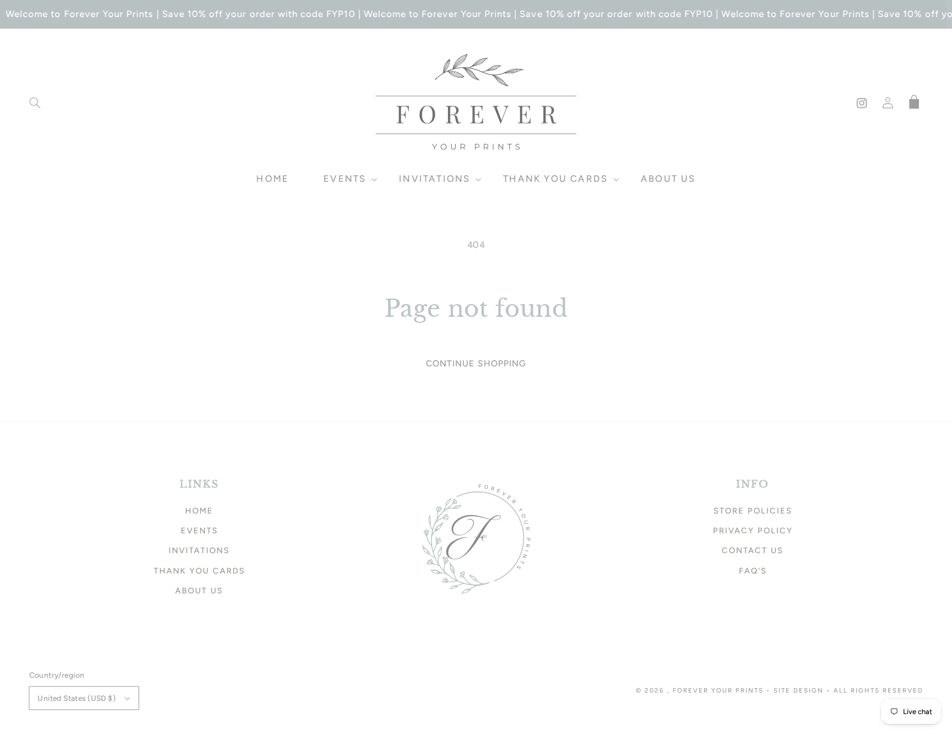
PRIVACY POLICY (753, 531)
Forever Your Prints (718, 690)
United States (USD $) (76, 698)
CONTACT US (752, 550)
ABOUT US (199, 591)
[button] (34, 103)
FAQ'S (753, 571)
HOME (199, 511)
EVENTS (199, 531)
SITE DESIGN (799, 690)
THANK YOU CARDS (199, 571)
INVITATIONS (199, 550)
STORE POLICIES (752, 511)
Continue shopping (476, 363)
